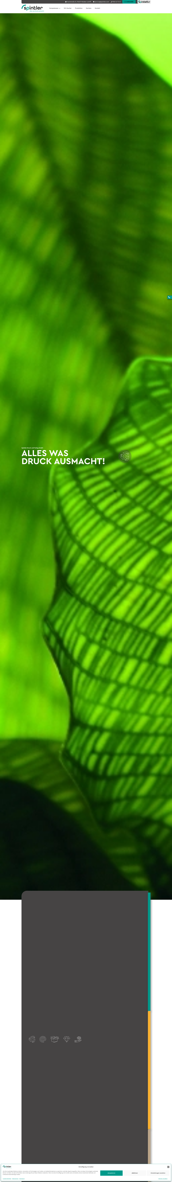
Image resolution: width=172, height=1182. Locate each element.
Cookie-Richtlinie (7, 1178)
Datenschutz (15, 1178)
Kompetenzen (53, 8)
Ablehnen (135, 1173)
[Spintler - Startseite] (33, 8)
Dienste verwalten (162, 1178)
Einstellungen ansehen (158, 1173)
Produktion (78, 8)
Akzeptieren (111, 1173)
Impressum (22, 1178)
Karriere (88, 8)
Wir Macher (67, 8)
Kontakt (97, 8)
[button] (168, 1167)
